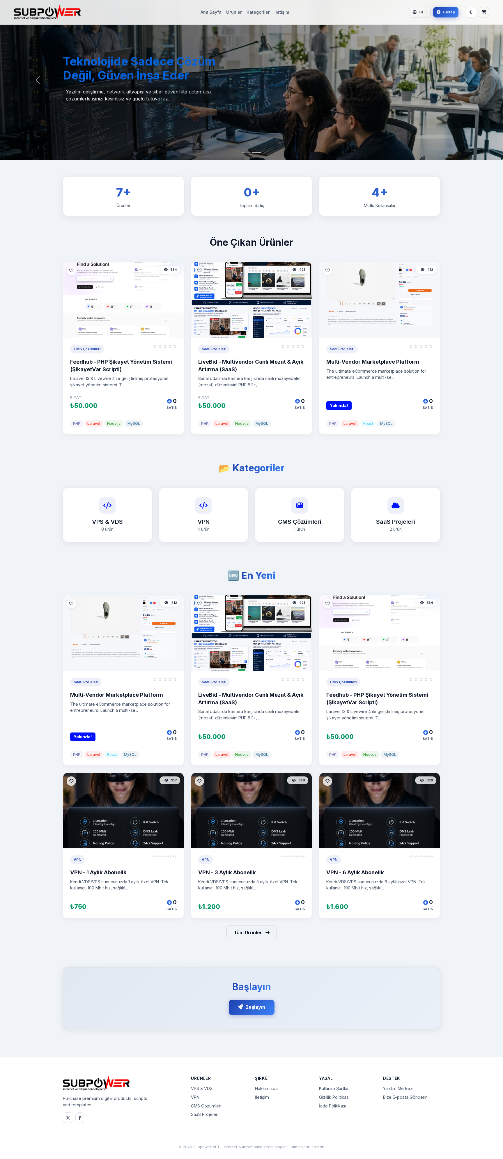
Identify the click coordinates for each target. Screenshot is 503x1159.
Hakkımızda (266, 1088)
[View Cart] (484, 12)
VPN (195, 1097)
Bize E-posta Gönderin (405, 1097)
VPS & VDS (201, 1088)
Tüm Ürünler (248, 932)
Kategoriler (258, 12)
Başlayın (255, 1007)
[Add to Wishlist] (71, 270)
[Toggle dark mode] (471, 12)
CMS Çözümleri (206, 1105)
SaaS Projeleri (204, 1114)
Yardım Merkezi (398, 1088)
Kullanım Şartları (334, 1088)
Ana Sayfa (211, 12)
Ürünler (234, 12)
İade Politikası (332, 1105)
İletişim (281, 12)
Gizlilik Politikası (334, 1097)
